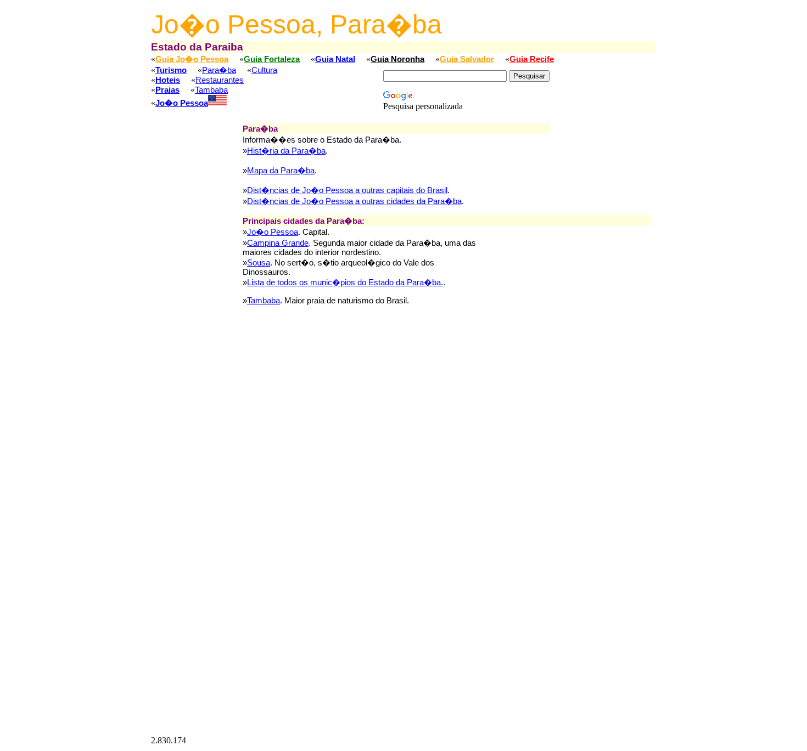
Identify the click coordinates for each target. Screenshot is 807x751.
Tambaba (211, 90)
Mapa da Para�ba (281, 170)
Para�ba (219, 70)
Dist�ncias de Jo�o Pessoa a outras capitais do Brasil (347, 190)
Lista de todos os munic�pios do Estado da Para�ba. (345, 282)
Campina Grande (278, 243)
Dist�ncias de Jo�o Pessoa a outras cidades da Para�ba (354, 201)
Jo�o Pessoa (272, 232)
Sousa (258, 262)
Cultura (264, 70)
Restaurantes (219, 80)
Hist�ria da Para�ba (286, 150)
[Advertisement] (196, 287)
